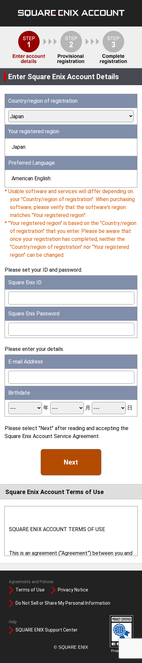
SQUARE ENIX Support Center (47, 630)
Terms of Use (30, 589)
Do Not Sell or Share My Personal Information (63, 603)
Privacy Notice (73, 589)
